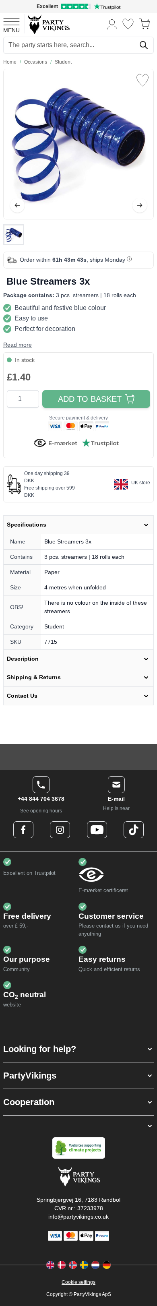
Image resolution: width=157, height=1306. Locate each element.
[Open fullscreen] (78, 144)
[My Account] (112, 23)
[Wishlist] (128, 24)
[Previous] (17, 205)
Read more (17, 344)
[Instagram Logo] (60, 829)
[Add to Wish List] (142, 80)
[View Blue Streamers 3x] (13, 234)
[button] (78, 1049)
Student (54, 626)
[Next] (139, 205)
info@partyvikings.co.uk (78, 1216)
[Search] (143, 45)
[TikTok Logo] (134, 829)
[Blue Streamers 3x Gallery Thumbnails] (13, 234)
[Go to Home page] (48, 24)
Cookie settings (78, 1282)
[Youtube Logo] (97, 829)
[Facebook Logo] (23, 829)
